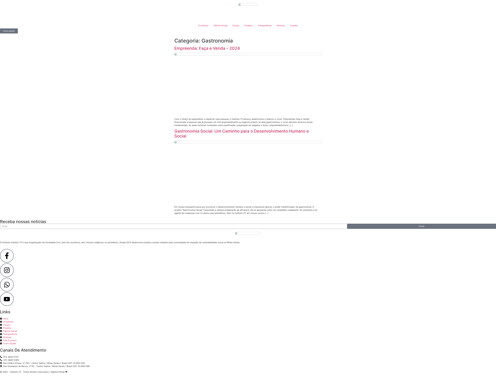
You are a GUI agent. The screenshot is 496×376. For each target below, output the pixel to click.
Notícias (281, 25)
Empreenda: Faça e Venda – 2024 (207, 48)
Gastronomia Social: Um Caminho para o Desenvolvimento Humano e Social (241, 134)
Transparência (265, 25)
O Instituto (203, 25)
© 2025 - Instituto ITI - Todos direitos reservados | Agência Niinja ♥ (33, 372)
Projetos (249, 25)
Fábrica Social (220, 25)
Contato (294, 25)
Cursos (236, 25)
